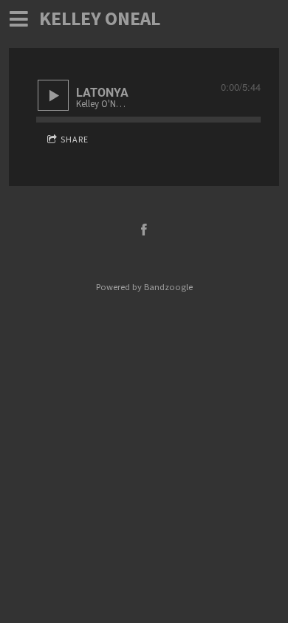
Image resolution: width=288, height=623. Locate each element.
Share (75, 140)
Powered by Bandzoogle (144, 287)
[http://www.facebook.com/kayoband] (144, 229)
